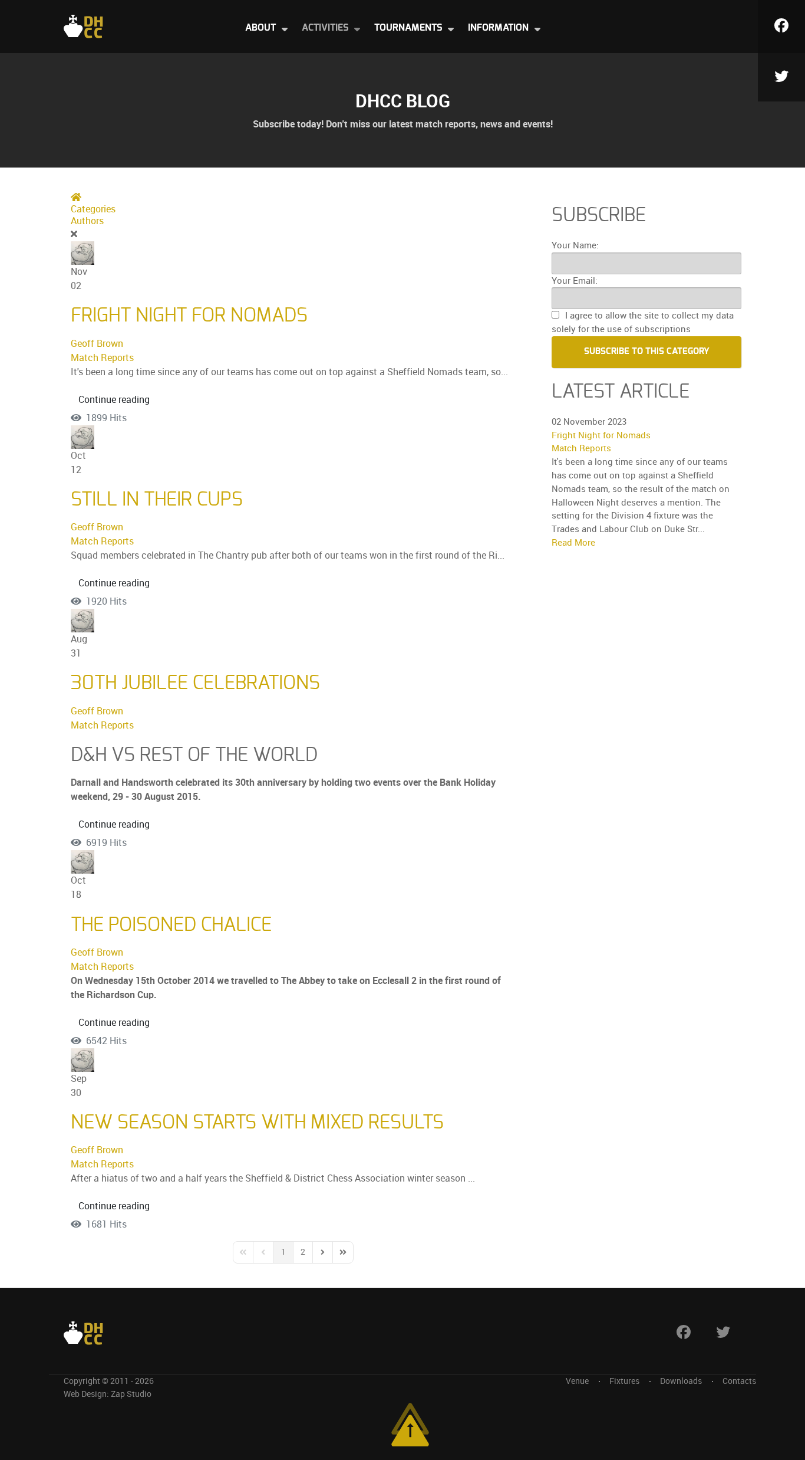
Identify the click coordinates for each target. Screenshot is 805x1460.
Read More (573, 542)
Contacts (739, 1381)
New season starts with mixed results (257, 1122)
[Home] (83, 25)
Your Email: (575, 280)
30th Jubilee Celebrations (195, 683)
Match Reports (102, 357)
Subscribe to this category (647, 351)
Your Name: (575, 245)
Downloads (681, 1381)
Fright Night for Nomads (189, 315)
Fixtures (624, 1381)
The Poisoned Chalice (171, 925)
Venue (577, 1381)
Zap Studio (131, 1394)
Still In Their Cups (157, 499)
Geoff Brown (97, 343)
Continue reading (114, 399)
